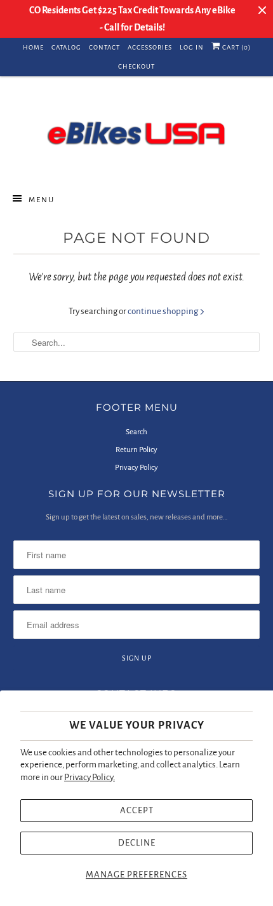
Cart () (235, 47)
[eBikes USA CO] (136, 132)
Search (136, 432)
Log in (192, 47)
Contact (104, 47)
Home (33, 47)
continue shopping (163, 311)
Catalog (66, 47)
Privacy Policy (136, 467)
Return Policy (136, 450)
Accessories (150, 47)
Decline (137, 843)
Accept (137, 810)
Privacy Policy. (89, 777)
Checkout (136, 66)
